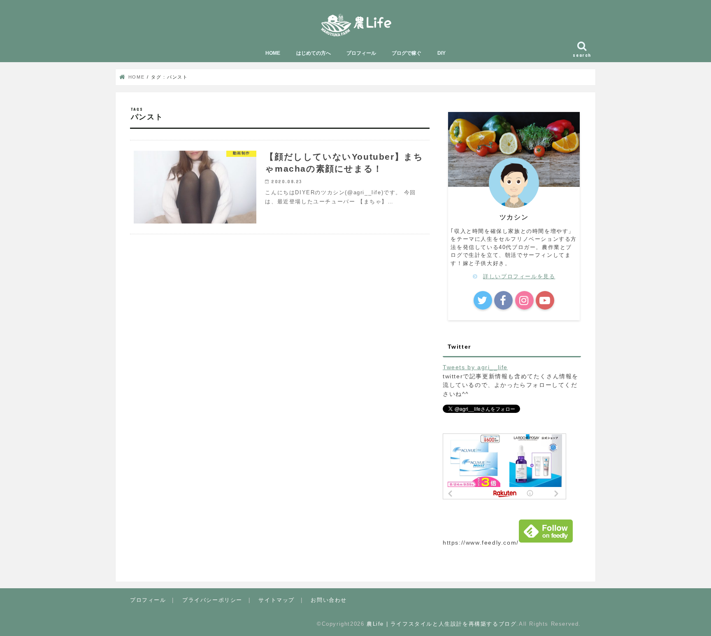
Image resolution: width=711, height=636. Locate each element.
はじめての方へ (313, 53)
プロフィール (361, 53)
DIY (441, 53)
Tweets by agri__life (475, 367)
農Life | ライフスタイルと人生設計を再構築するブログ (441, 624)
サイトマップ (276, 600)
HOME (272, 53)
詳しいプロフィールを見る (519, 276)
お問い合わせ (329, 600)
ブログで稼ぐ (406, 53)
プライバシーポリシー (212, 600)
